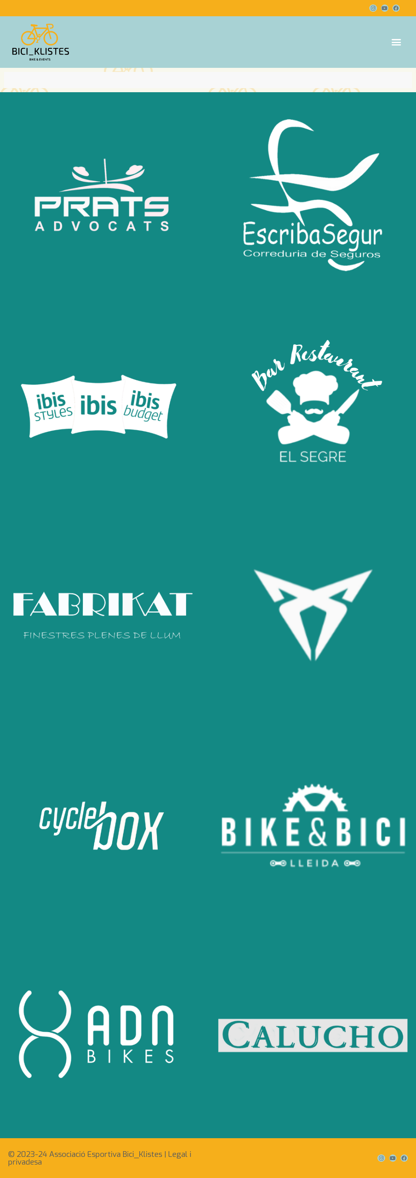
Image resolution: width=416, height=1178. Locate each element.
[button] (396, 42)
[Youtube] (384, 8)
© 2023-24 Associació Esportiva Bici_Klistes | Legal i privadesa (99, 1158)
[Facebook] (396, 8)
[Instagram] (373, 8)
